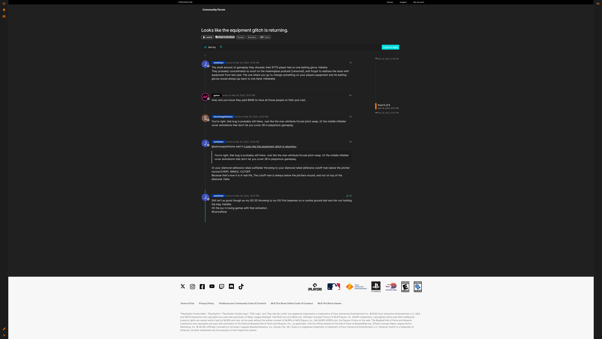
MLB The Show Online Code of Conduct (292, 303)
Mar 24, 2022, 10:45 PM (247, 62)
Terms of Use (187, 303)
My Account (418, 2)
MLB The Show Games (329, 303)
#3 (350, 116)
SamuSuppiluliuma (223, 116)
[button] (4, 328)
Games (390, 2)
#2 (350, 95)
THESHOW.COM (185, 2)
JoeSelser (219, 62)
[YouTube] (211, 287)
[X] (182, 287)
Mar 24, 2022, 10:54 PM (247, 141)
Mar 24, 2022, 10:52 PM (256, 116)
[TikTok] (241, 287)
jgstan (217, 95)
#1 (351, 62)
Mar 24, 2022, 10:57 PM (247, 195)
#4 (350, 141)
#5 (350, 195)
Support (403, 2)
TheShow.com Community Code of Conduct (242, 303)
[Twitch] (221, 287)
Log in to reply (390, 47)
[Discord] (231, 287)
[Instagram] (192, 287)
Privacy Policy (206, 303)
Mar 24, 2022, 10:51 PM (243, 95)
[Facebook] (202, 287)
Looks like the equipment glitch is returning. (270, 146)
